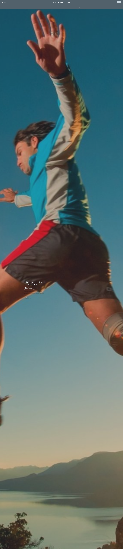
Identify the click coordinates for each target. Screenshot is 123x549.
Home (40, 7)
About (45, 7)
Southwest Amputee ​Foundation (79, 7)
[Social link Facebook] (3, 3)
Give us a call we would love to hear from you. (34, 293)
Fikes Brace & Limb (61, 2)
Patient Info (62, 7)
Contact (51, 7)
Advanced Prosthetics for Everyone (35, 283)
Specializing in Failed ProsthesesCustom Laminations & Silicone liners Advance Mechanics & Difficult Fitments (33, 289)
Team (56, 7)
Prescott (69, 7)
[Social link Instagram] (5, 3)
